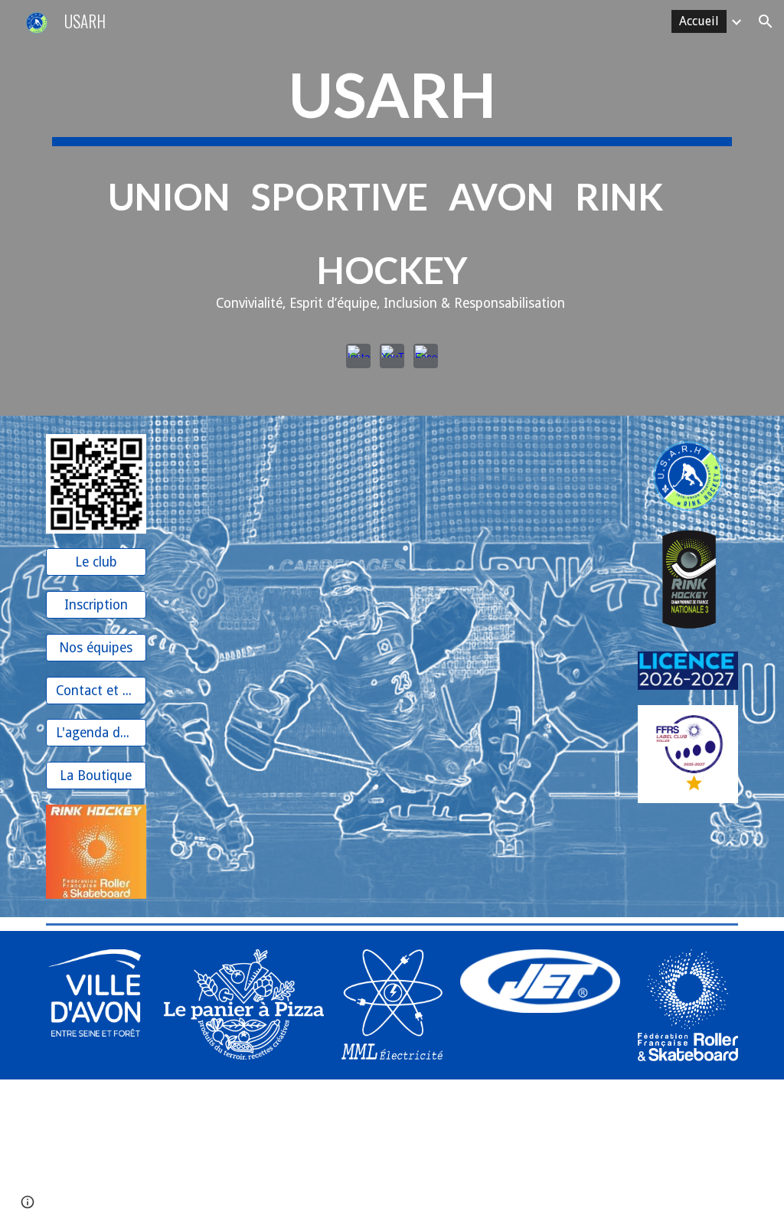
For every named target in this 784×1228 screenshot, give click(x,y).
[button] (765, 21)
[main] (392, 191)
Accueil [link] (699, 21)
